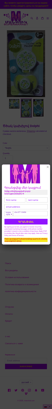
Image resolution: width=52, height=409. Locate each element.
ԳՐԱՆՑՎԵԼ (26, 221)
